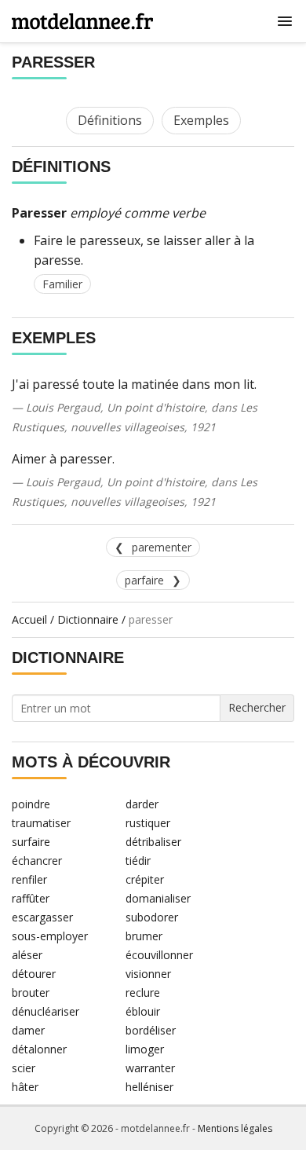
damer (28, 1030)
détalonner (39, 1049)
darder (142, 804)
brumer (144, 935)
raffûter (30, 898)
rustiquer (148, 822)
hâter (25, 1086)
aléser (27, 954)
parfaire (144, 580)
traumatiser (41, 822)
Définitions (110, 120)
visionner (148, 973)
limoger (145, 1049)
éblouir (143, 1011)
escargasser (42, 917)
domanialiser (158, 898)
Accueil (29, 619)
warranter (150, 1067)
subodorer (152, 917)
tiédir (138, 860)
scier (23, 1067)
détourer (34, 973)
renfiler (29, 879)
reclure (143, 992)
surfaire (31, 841)
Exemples (201, 120)
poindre (31, 804)
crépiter (145, 879)
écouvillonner (159, 954)
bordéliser (151, 1030)
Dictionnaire (87, 619)
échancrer (37, 860)
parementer (161, 547)
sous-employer (50, 935)
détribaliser (153, 841)
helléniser (149, 1086)
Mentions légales (235, 1128)
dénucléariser (45, 1011)
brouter (30, 992)
